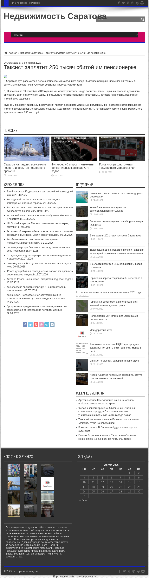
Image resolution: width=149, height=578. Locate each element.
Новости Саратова (31, 52)
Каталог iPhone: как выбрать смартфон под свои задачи (40, 279)
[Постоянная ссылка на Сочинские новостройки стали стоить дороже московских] (82, 202)
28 (120, 491)
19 (102, 486)
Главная (12, 52)
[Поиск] (142, 19)
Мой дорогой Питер (101, 330)
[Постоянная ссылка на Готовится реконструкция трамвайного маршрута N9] (122, 159)
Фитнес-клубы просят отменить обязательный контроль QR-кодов (72, 168)
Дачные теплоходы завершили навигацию (114, 360)
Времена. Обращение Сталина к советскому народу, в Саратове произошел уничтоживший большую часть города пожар (106, 411)
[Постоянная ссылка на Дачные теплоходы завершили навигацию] (82, 369)
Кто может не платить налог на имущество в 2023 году (108, 292)
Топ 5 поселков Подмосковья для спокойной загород (39, 3)
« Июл (83, 500)
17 (84, 486)
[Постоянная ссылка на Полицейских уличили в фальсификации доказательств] (82, 325)
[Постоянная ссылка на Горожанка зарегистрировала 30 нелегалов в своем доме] (82, 287)
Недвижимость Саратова (55, 16)
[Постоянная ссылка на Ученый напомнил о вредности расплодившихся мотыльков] (82, 216)
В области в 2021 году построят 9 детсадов (115, 235)
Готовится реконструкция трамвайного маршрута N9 (116, 166)
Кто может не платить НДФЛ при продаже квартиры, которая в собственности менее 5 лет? (115, 348)
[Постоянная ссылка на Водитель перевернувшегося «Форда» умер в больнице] (82, 230)
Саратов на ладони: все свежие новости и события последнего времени (25, 168)
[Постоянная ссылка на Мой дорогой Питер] (82, 339)
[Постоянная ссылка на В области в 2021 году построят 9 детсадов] (82, 244)
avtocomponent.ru (86, 576)
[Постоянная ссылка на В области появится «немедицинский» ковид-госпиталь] (82, 273)
